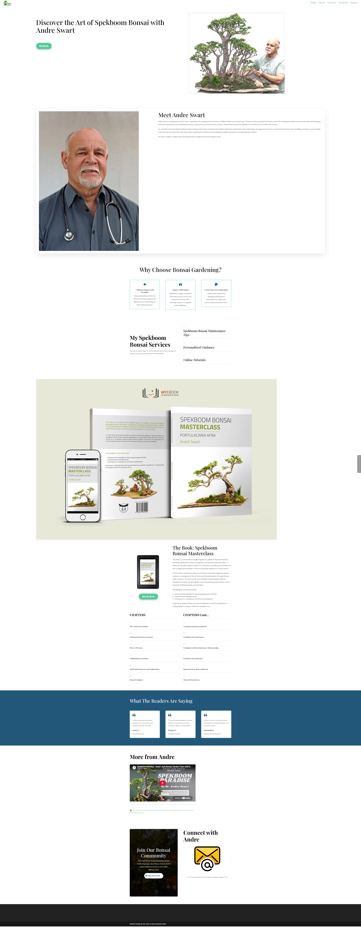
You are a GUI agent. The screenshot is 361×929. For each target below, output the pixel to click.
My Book (43, 48)
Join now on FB (154, 878)
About (322, 4)
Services (331, 4)
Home (313, 4)
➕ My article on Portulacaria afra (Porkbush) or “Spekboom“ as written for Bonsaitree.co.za (162, 814)
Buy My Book (148, 599)
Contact (354, 4)
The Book (343, 4)
